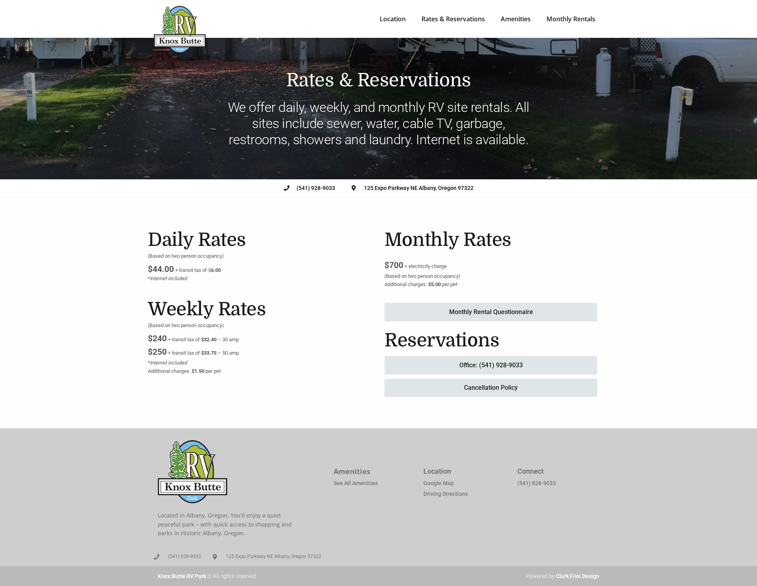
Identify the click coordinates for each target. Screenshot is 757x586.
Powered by (562, 576)
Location (393, 19)
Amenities (516, 19)
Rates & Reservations (453, 19)
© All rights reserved (207, 576)
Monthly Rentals (570, 19)
